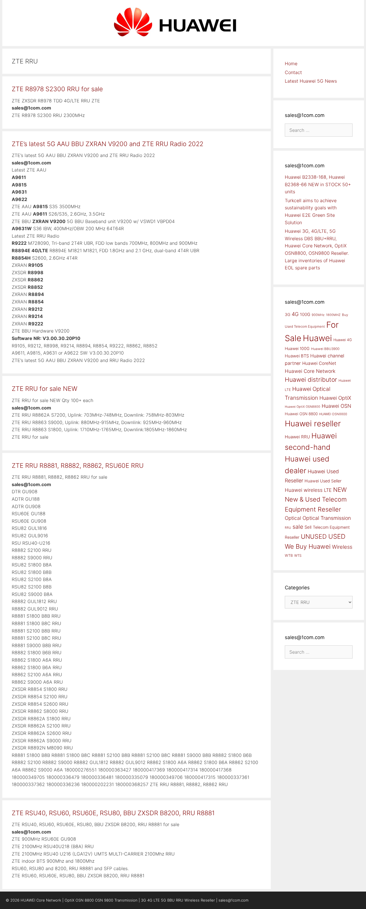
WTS (297, 556)
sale (298, 526)
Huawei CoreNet (319, 363)
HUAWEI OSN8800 (333, 414)
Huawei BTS (297, 356)
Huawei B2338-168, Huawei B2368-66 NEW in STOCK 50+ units (318, 184)
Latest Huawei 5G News (311, 81)
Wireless (342, 547)
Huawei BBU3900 (325, 349)
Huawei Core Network (310, 371)
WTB (289, 555)
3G (287, 314)
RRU (288, 528)
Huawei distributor (311, 379)
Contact (293, 72)
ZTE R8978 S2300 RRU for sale (57, 89)
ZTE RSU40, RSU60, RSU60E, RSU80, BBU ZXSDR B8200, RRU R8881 (113, 813)
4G (295, 314)
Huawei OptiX (335, 398)
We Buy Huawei (308, 546)
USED (336, 536)
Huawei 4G (342, 340)
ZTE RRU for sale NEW (44, 388)
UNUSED (314, 536)
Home (291, 63)
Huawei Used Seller (323, 480)
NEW (340, 489)
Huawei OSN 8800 (301, 413)
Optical (293, 518)
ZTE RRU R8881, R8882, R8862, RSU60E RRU (78, 465)
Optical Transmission (327, 518)
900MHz (318, 315)
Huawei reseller (313, 423)
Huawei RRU (297, 436)
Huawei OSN (336, 406)
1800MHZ (333, 315)
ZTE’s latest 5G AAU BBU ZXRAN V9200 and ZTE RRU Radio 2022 (107, 144)
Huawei (317, 338)
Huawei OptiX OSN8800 (302, 407)
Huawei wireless (304, 490)
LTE (328, 490)
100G (305, 314)
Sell (308, 527)
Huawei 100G (297, 348)
